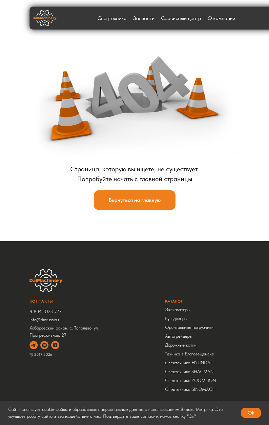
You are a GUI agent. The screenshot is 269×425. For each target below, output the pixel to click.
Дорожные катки (181, 345)
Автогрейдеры (178, 336)
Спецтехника (112, 18)
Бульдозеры (176, 318)
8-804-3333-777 (45, 311)
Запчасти (144, 18)
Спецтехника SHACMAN (189, 371)
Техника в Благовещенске (189, 353)
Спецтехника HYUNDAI (188, 362)
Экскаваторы (177, 309)
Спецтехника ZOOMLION (190, 380)
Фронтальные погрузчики (189, 327)
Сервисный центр (181, 18)
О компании (221, 18)
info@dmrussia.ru (46, 319)
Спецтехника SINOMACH (190, 389)
